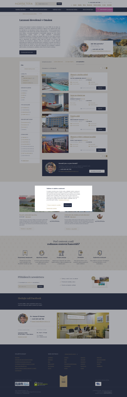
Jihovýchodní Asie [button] (88, 9)
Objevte (100, 88)
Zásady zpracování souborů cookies (25, 368)
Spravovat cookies (52, 208)
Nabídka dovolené (21, 9)
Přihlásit (40, 286)
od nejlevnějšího (69, 61)
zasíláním (29, 282)
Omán (82, 368)
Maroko (83, 364)
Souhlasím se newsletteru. (29, 282)
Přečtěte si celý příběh (26, 228)
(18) (24, 95)
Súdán (98, 364)
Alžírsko (50, 357)
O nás (104, 5)
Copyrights (18, 370)
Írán (65, 362)
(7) (26, 80)
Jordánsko (67, 366)
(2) (24, 93)
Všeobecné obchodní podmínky (24, 359)
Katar (65, 368)
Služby (80, 5)
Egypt (49, 368)
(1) (25, 107)
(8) (23, 97)
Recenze (89, 5)
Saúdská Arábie (101, 359)
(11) (28, 124)
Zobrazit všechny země (29, 68)
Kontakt (109, 5)
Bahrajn (50, 359)
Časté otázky (97, 5)
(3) (26, 144)
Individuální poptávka (106, 9)
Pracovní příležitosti (21, 366)
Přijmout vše (67, 205)
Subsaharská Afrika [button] (71, 9)
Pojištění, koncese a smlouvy (23, 362)
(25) (26, 139)
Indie (65, 359)
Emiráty (66, 357)
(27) (26, 114)
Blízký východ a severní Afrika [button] (38, 9)
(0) (24, 90)
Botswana (51, 366)
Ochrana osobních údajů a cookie (25, 364)
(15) (29, 122)
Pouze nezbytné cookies (54, 205)
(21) (28, 82)
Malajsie (83, 359)
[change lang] (24, 3)
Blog (84, 5)
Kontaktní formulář (96, 171)
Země (74, 5)
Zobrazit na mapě (22, 337)
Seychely (99, 362)
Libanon (83, 357)
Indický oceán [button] (57, 9)
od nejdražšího (80, 61)
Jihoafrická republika (70, 364)
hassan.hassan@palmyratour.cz (101, 51)
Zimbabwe (99, 366)
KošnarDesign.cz (108, 392)
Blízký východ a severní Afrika (30, 13)
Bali (49, 362)
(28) (28, 78)
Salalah (25, 80)
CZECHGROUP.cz (108, 393)
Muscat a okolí (27, 82)
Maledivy (83, 362)
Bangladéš (51, 364)
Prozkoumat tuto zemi (27, 52)
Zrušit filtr (25, 160)
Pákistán (99, 357)
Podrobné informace (63, 200)
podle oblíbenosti (58, 61)
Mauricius (83, 366)
